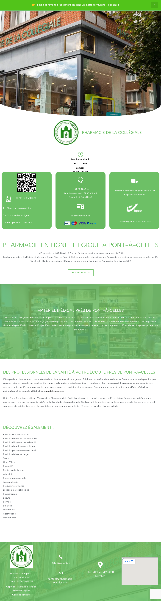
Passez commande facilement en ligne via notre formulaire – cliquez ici (78, 4)
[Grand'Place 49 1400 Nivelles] (100, 565)
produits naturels (54, 391)
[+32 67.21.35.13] (61, 557)
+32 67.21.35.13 (61, 562)
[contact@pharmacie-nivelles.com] (61, 573)
